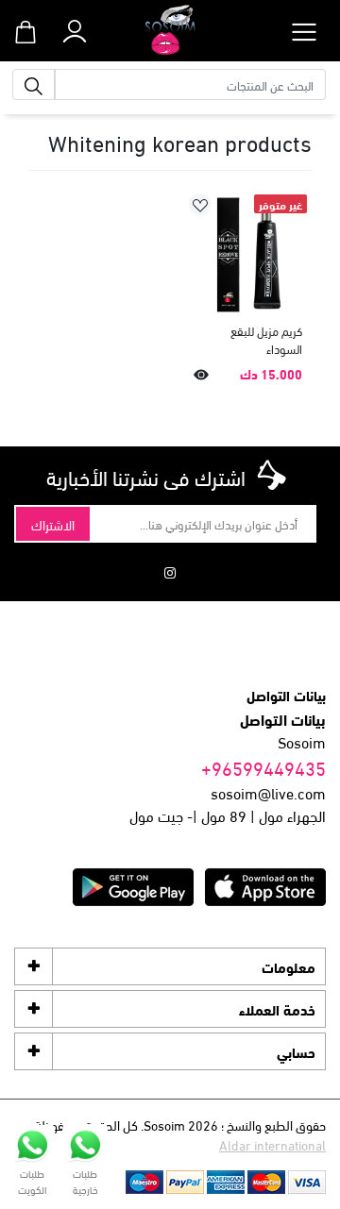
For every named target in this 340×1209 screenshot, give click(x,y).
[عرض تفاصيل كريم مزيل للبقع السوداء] (248, 253)
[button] (74, 27)
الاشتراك (53, 524)
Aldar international (272, 1144)
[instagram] (170, 572)
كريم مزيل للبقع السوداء (266, 340)
